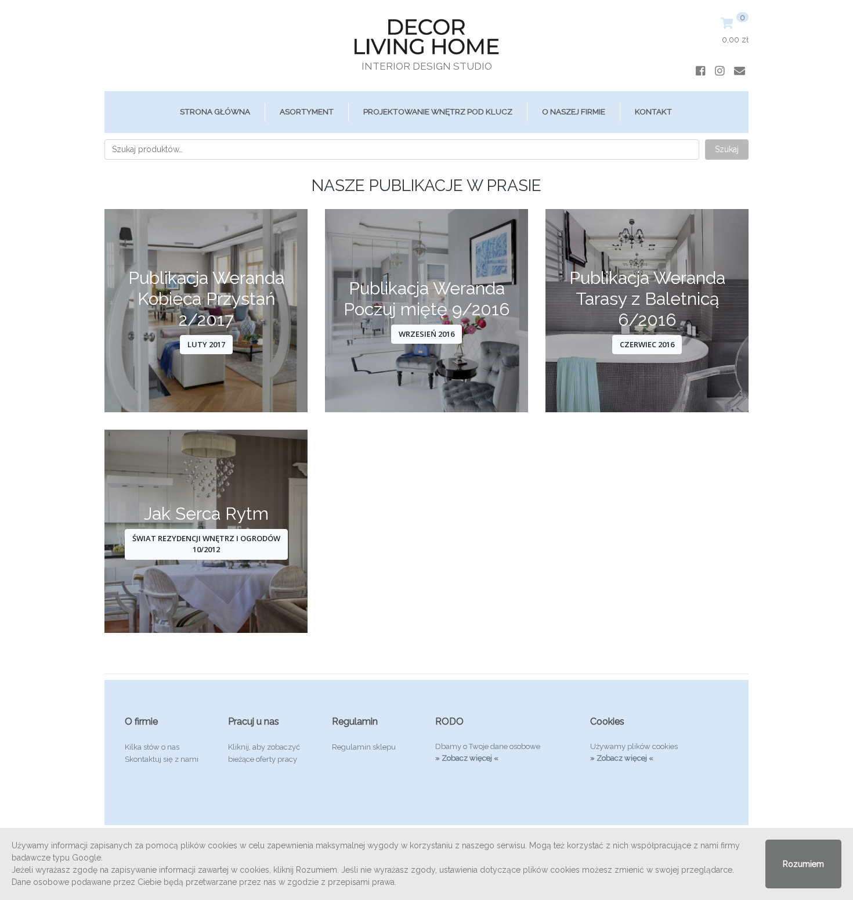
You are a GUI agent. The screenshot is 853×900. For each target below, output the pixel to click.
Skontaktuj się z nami (161, 759)
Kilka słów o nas (152, 747)
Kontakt (653, 111)
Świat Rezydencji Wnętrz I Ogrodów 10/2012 (206, 544)
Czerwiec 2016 (647, 344)
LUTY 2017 (206, 344)
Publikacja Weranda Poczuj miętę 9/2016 (426, 298)
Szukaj (727, 149)
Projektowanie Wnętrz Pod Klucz (437, 111)
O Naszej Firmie (573, 111)
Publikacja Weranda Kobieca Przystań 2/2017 (206, 299)
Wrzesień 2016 (426, 334)
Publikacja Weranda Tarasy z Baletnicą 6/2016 (647, 299)
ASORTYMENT (307, 111)
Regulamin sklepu (364, 747)
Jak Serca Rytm (206, 513)
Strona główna (215, 111)
